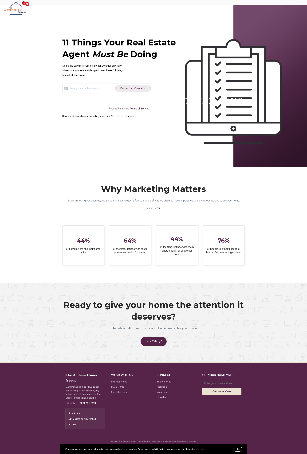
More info (200, 449)
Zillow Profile (164, 382)
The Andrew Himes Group (81, 377)
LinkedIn (161, 397)
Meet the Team (119, 392)
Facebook (162, 387)
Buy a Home (117, 387)
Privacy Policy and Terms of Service (129, 108)
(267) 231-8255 (88, 403)
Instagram (162, 392)
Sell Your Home (119, 382)
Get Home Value (222, 391)
